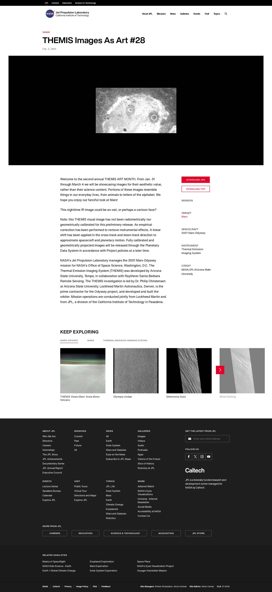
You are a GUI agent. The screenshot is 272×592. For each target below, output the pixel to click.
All (75, 450)
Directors (47, 441)
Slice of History (146, 463)
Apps (140, 454)
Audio (141, 445)
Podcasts (143, 450)
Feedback (105, 586)
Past (76, 441)
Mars (184, 216)
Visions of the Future (149, 459)
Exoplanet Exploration (102, 561)
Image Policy (82, 586)
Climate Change (114, 504)
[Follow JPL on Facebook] (188, 456)
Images (141, 436)
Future (77, 445)
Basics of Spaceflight (53, 561)
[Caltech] (194, 470)
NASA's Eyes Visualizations (145, 492)
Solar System (113, 445)
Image (46, 32)
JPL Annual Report (52, 468)
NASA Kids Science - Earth (56, 566)
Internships (48, 450)
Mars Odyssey (69, 340)
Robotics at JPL (146, 468)
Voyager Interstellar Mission (152, 570)
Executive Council (52, 472)
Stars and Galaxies (116, 450)
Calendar (47, 495)
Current (78, 436)
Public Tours (80, 486)
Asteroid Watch (146, 486)
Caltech (56, 586)
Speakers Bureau (51, 491)
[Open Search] (226, 13)
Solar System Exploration (103, 570)
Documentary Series (53, 463)
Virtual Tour (80, 491)
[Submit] (189, 439)
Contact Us (144, 516)
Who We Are (49, 436)
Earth (109, 441)
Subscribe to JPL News (118, 459)
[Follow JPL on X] (195, 456)
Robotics (111, 518)
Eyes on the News (115, 454)
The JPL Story (50, 454)
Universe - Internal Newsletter (147, 500)
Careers (46, 445)
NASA (45, 586)
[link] (136, 110)
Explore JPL (49, 500)
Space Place (143, 561)
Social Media (144, 506)
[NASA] (50, 14)
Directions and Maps (85, 495)
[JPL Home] (73, 14)
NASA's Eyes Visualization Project (155, 566)
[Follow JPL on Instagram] (202, 456)
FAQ (95, 586)
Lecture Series (50, 486)
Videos (141, 441)
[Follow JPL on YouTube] (208, 456)
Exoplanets (112, 509)
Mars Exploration (99, 566)
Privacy (68, 586)
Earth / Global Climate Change (59, 570)
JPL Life (110, 486)
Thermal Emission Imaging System (125, 340)
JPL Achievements (52, 459)
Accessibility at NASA (149, 511)
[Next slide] (220, 370)
